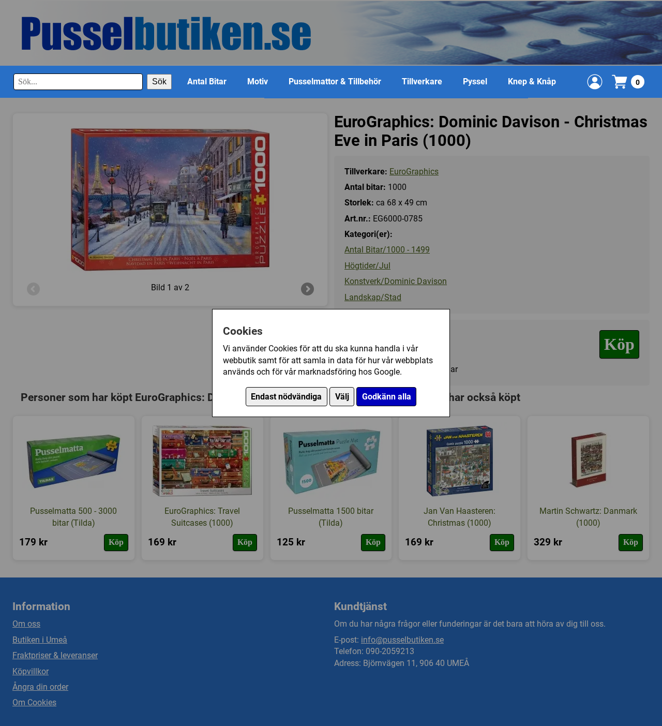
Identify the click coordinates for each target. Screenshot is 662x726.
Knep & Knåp (532, 81)
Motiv (257, 81)
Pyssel (475, 81)
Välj (342, 397)
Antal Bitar (207, 81)
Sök (159, 81)
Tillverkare (422, 81)
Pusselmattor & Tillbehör (335, 81)
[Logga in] (594, 81)
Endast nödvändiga (286, 397)
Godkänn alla (386, 397)
